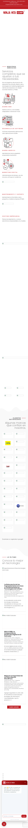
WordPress (21, 688)
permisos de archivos (16, 685)
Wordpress (6, 681)
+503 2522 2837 (13, 3)
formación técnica (8, 594)
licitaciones (20, 641)
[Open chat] (4, 824)
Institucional (7, 639)
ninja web (15, 594)
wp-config (6, 689)
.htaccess (15, 681)
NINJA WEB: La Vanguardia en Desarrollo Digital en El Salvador (12, 634)
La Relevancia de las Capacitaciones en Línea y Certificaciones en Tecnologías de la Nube (13, 586)
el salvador (13, 640)
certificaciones (7, 593)
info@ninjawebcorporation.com (14, 4)
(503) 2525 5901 (8, 743)
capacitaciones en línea (17, 592)
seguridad (6, 688)
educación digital (15, 593)
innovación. (15, 641)
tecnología (20, 643)
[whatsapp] (18, 751)
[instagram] (15, 751)
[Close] (25, 783)
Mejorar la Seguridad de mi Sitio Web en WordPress (13, 677)
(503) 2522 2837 (19, 743)
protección (16, 687)
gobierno (10, 641)
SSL (10, 688)
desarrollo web (7, 640)
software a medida (13, 643)
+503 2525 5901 (21, 1)
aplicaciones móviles (18, 639)
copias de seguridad (18, 684)
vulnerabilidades (15, 688)
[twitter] (12, 751)
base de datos (20, 683)
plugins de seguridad (9, 687)
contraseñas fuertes (8, 684)
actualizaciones (7, 683)
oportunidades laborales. (10, 596)
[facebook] (9, 751)
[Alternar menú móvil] (25, 15)
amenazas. (14, 683)
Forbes (20, 593)
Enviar (23, 816)
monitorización (7, 685)
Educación (6, 592)
